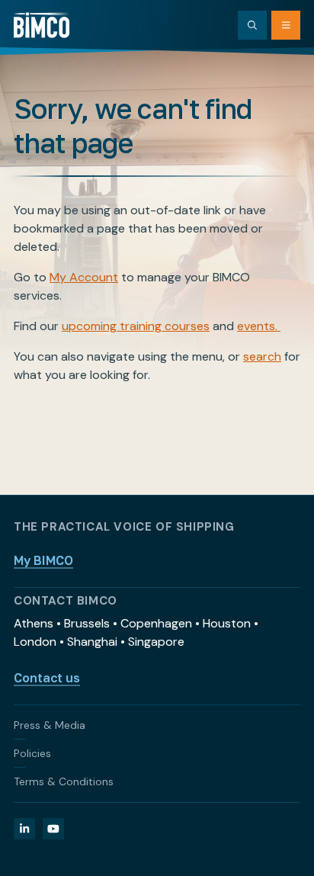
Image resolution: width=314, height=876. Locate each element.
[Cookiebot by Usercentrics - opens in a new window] (229, 124)
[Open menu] (285, 25)
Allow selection (157, 688)
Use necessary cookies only (157, 738)
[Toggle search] (252, 25)
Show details (232, 590)
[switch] (274, 434)
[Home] (41, 25)
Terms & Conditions (64, 781)
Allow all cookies (157, 638)
